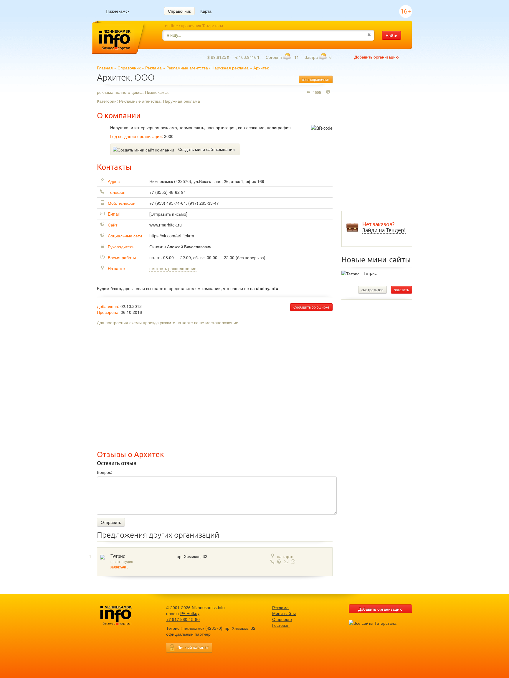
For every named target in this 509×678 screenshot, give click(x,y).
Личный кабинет (193, 647)
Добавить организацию (376, 57)
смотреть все (372, 289)
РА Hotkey (189, 613)
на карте (285, 556)
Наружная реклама (230, 68)
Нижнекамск (117, 11)
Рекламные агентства (187, 68)
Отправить (111, 522)
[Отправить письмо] (168, 214)
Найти (391, 35)
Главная (105, 68)
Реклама (153, 68)
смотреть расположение (172, 268)
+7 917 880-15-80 (183, 619)
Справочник (179, 11)
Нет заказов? (384, 227)
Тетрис (117, 556)
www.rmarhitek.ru (165, 225)
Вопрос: (104, 472)
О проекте (282, 619)
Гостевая (281, 625)
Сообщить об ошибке (311, 306)
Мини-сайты (284, 613)
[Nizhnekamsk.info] (125, 615)
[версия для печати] (329, 92)
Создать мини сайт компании (206, 149)
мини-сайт (119, 566)
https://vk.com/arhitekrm (171, 236)
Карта (205, 11)
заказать (401, 289)
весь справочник (315, 79)
